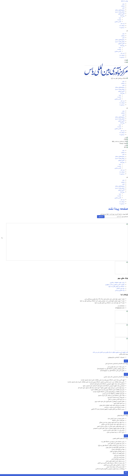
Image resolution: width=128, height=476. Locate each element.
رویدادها (122, 16)
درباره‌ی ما (122, 27)
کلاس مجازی (118, 22)
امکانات (123, 6)
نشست (119, 20)
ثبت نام (123, 24)
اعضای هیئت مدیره (120, 12)
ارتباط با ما (122, 26)
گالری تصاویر (121, 14)
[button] (64, 31)
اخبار (123, 8)
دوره (120, 18)
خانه (123, 4)
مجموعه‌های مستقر (120, 10)
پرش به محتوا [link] (124, 1)
